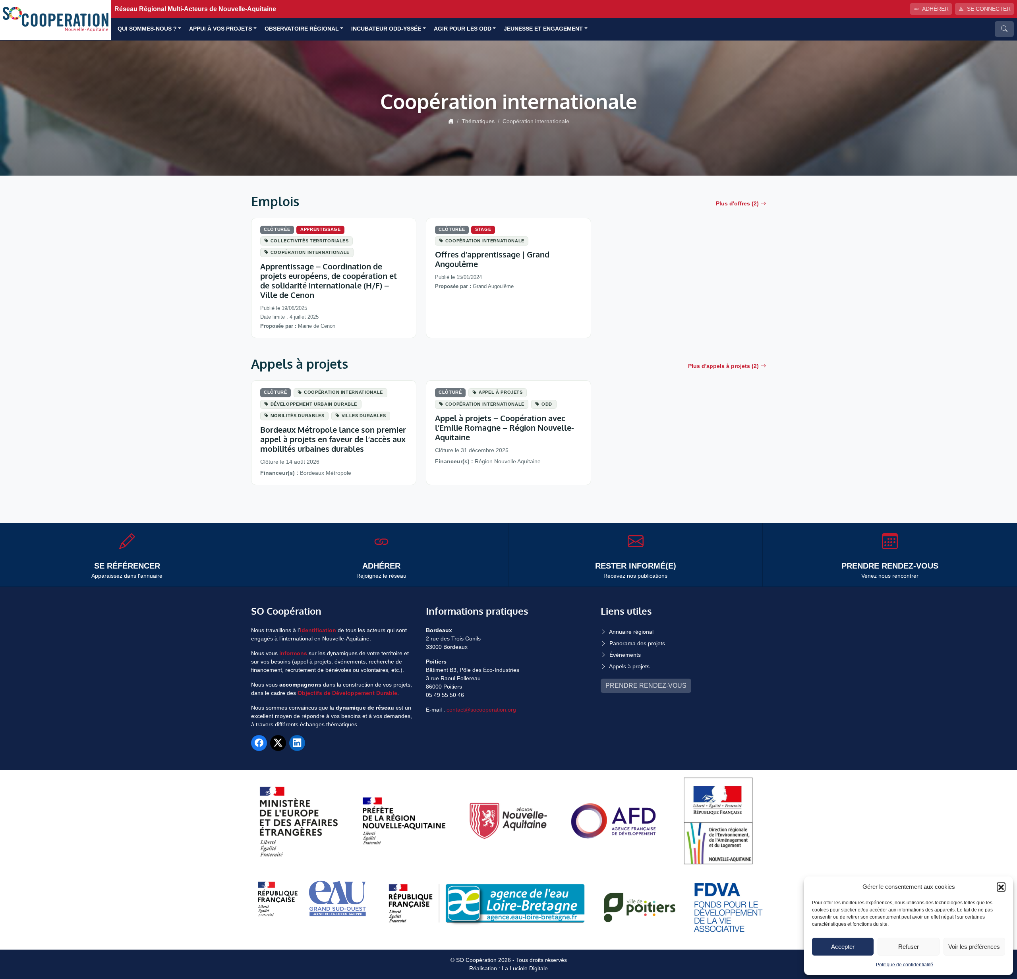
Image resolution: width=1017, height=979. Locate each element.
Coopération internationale (310, 252)
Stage (483, 229)
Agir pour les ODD (462, 29)
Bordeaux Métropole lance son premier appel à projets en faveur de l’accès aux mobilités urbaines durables (333, 439)
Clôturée (277, 229)
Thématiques (478, 121)
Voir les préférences (974, 946)
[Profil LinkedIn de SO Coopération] (297, 743)
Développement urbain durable (314, 404)
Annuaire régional (631, 632)
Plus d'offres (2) (737, 203)
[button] (1001, 887)
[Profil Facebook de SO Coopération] (259, 743)
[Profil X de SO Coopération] (278, 743)
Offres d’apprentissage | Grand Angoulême (492, 259)
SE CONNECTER (989, 9)
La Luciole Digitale (525, 968)
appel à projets (501, 392)
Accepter (843, 946)
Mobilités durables (298, 415)
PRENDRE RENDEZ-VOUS (645, 685)
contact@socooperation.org (481, 709)
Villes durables (364, 415)
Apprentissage (320, 229)
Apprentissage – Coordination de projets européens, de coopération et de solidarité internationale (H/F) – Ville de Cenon (328, 280)
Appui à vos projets (220, 29)
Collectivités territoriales (310, 240)
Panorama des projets (637, 643)
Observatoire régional (302, 29)
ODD (546, 404)
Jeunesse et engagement (543, 29)
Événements (625, 655)
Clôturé (275, 392)
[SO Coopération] (55, 19)
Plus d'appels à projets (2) (723, 366)
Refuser (908, 946)
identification (318, 630)
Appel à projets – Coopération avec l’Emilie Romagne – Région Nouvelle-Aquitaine (504, 427)
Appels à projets (629, 666)
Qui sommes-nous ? (147, 29)
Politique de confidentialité (904, 964)
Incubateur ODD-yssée (386, 29)
